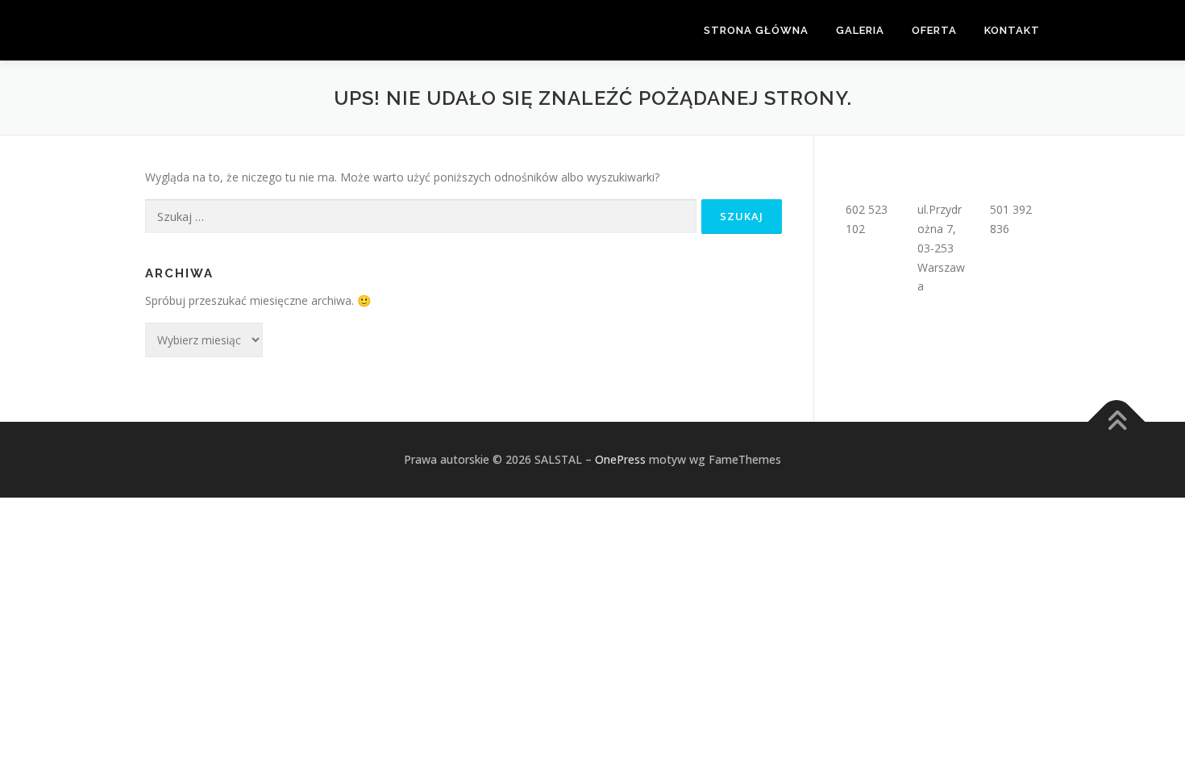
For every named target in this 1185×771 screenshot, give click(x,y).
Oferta (934, 30)
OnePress (620, 459)
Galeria (860, 30)
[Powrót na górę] (1117, 421)
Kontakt (1012, 30)
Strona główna (756, 30)
